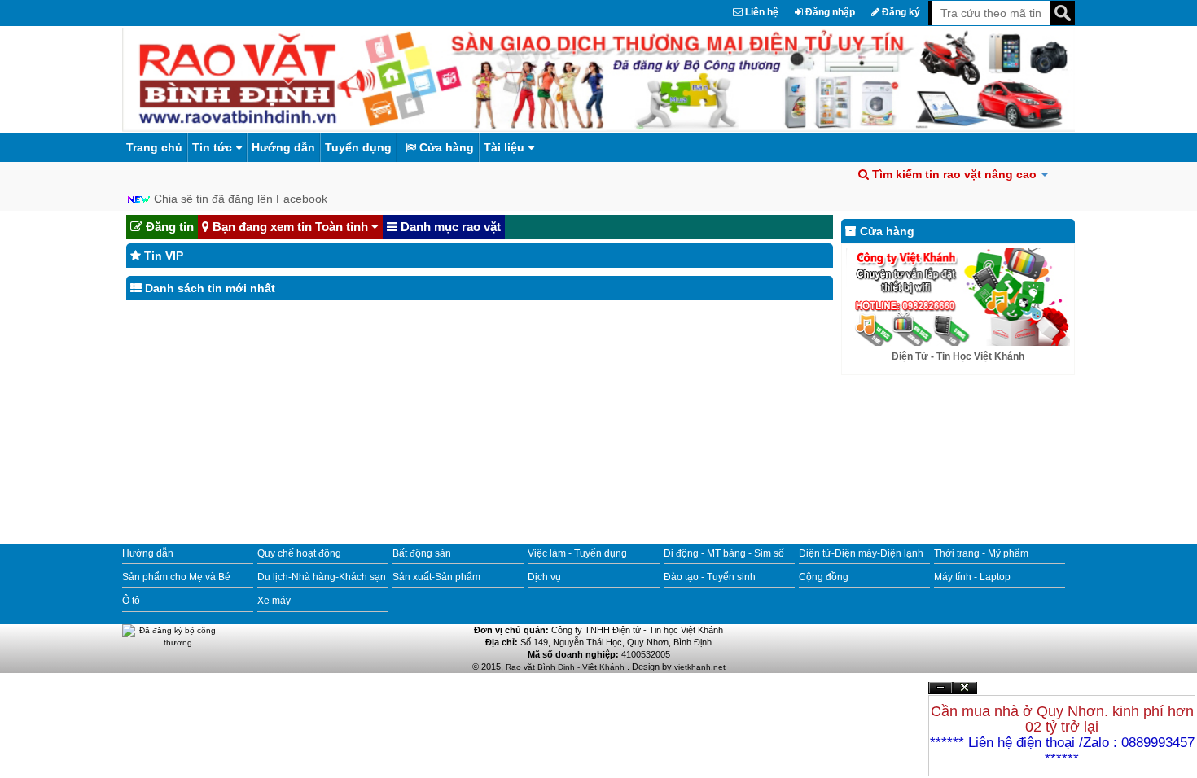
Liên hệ (760, 12)
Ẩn (940, 688)
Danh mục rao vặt (449, 227)
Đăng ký (899, 12)
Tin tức (212, 147)
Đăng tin (168, 227)
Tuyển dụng (358, 147)
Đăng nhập (829, 12)
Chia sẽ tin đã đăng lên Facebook (240, 198)
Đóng (965, 693)
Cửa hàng (445, 147)
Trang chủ (154, 147)
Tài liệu (504, 147)
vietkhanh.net (700, 666)
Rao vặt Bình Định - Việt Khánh (566, 666)
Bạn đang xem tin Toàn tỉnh (290, 227)
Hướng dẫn (283, 147)
